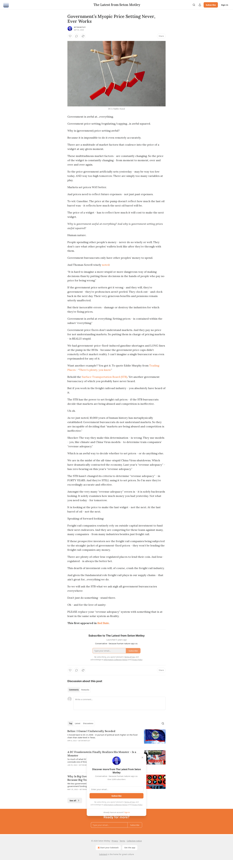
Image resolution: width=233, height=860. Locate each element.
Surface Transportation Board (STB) (104, 376)
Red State (103, 623)
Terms (122, 841)
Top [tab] (70, 723)
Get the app (129, 847)
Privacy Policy (136, 804)
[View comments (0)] (76, 36)
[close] (142, 757)
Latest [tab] (77, 723)
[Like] (70, 36)
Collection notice (134, 841)
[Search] (194, 5)
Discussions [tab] (88, 723)
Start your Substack (109, 847)
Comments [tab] (74, 690)
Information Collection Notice (116, 804)
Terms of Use (129, 802)
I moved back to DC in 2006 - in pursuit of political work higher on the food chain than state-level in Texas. (102, 736)
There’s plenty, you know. (95, 369)
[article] (116, 737)
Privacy (115, 841)
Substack (103, 854)
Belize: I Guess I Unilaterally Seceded (91, 731)
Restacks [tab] (85, 690)
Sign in (224, 5)
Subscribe (211, 5)
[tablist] (79, 689)
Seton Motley (80, 27)
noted (105, 264)
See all (73, 800)
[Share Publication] (200, 5)
